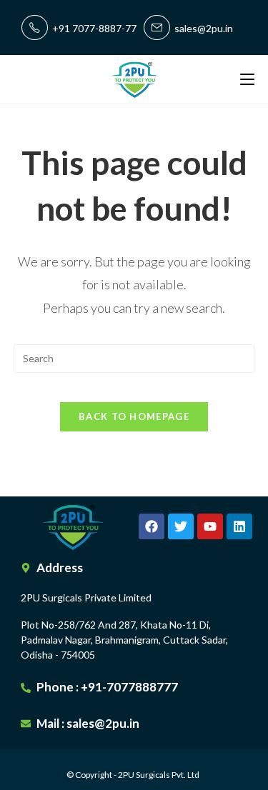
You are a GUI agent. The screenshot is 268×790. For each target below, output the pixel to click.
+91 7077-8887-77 (92, 28)
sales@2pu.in (201, 28)
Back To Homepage (134, 416)
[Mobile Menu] (247, 79)
